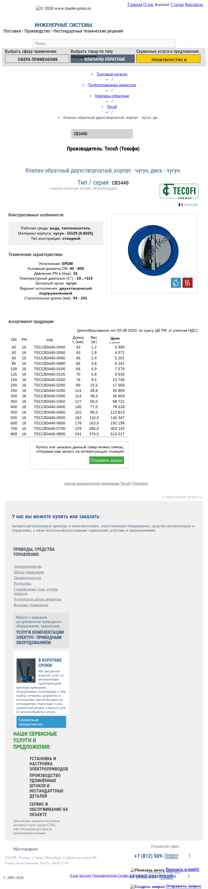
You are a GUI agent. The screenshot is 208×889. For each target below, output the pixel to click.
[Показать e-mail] (148, 870)
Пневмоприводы (27, 578)
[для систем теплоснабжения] (187, 282)
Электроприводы (27, 566)
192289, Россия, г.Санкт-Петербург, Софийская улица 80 (50, 858)
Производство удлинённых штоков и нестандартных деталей (46, 786)
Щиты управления (29, 572)
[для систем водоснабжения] (176, 282)
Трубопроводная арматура (112, 85)
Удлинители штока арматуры (37, 599)
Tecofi (112, 106)
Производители (104, 876)
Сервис (123, 876)
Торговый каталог (112, 74)
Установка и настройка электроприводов (49, 764)
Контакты (194, 4)
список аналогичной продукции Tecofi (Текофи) (106, 483)
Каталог (85, 876)
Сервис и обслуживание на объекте (49, 809)
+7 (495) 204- (144, 876)
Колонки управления (31, 605)
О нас (148, 4)
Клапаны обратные (112, 96)
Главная (135, 4)
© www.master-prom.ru (182, 497)
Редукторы (22, 583)
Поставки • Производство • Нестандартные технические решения (63, 31)
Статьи (177, 4)
